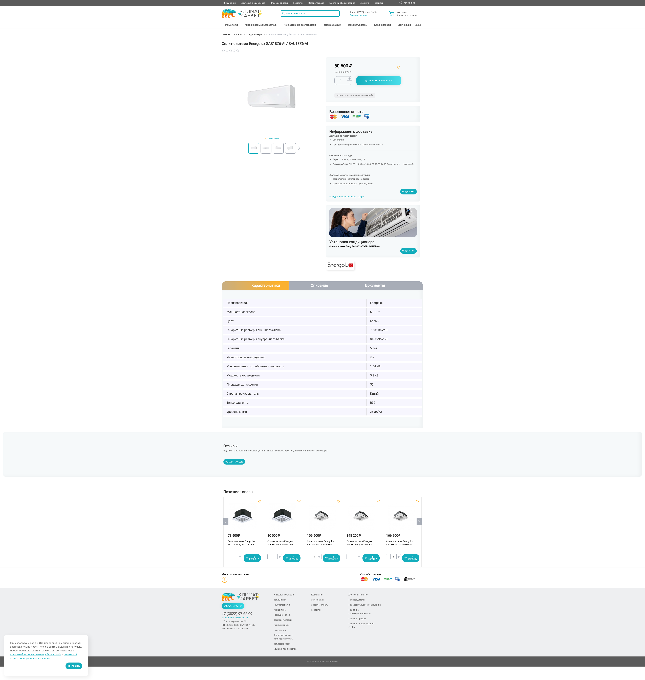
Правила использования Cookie (361, 625)
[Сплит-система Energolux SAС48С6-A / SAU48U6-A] (401, 518)
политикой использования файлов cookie (35, 654)
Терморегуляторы (358, 25)
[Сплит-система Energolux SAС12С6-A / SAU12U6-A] (243, 518)
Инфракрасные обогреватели (261, 25)
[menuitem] (230, 25)
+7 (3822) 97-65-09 (364, 12)
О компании (229, 3)
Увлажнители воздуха (285, 649)
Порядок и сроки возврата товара (346, 196)
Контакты (298, 3)
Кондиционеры (382, 25)
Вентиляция (404, 25)
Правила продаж (357, 618)
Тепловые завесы (283, 644)
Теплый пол (280, 599)
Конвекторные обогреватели (300, 25)
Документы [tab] (375, 285)
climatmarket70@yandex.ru (235, 617)
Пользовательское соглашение (365, 605)
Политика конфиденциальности (360, 612)
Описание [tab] (319, 285)
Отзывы (379, 3)
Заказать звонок (358, 15)
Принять (74, 665)
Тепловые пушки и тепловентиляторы (283, 637)
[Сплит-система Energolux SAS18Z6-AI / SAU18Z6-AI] (272, 98)
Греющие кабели (331, 25)
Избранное (409, 3)
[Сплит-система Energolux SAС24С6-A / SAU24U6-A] (322, 518)
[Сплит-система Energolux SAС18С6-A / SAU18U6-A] (282, 518)
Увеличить (273, 138)
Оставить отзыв (234, 462)
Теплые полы (230, 25)
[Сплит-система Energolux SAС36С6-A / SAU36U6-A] (362, 518)
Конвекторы (280, 610)
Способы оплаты (279, 3)
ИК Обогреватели (282, 605)
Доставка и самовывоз (253, 3)
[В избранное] (384, 68)
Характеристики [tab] (265, 285)
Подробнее (408, 191)
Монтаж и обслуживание (342, 3)
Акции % (364, 3)
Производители (357, 599)
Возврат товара (316, 3)
